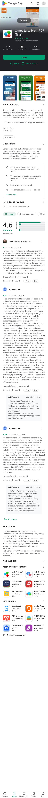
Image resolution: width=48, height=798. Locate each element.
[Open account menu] (44, 3)
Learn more (14, 169)
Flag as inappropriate (14, 635)
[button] (25, 49)
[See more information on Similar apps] (44, 601)
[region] (24, 48)
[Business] (9, 137)
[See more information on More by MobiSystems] (44, 567)
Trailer (24, 20)
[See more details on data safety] (11, 194)
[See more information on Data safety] (44, 144)
